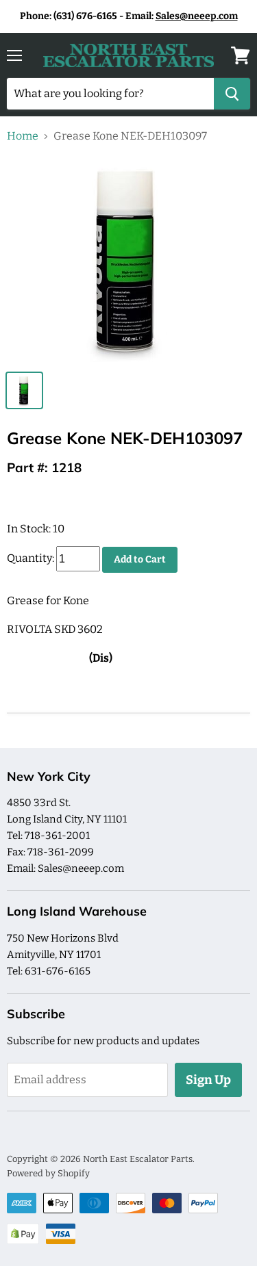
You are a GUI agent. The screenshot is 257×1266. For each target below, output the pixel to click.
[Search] (232, 93)
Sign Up (208, 1079)
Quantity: (30, 558)
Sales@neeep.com (197, 16)
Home (22, 136)
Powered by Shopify (48, 1173)
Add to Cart (140, 559)
